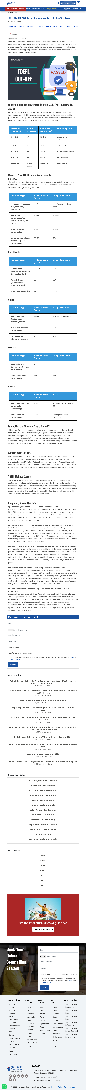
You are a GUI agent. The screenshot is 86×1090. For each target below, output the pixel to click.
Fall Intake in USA (43, 834)
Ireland (30, 1029)
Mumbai (56, 1014)
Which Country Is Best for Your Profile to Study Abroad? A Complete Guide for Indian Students (43, 682)
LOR (43, 885)
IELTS (43, 856)
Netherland (32, 1043)
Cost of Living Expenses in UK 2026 (43, 754)
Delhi (42, 1010)
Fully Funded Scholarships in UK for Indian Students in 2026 (43, 737)
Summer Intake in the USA (43, 805)
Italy (29, 1036)
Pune (42, 1017)
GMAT (43, 870)
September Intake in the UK (43, 829)
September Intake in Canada (43, 824)
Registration (32, 26)
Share (19, 21)
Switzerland (32, 1039)
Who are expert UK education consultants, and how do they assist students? (43, 718)
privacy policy (15, 659)
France (30, 1033)
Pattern (67, 26)
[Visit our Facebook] (14, 1076)
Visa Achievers (15, 1044)
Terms (72, 657)
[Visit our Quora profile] (14, 1079)
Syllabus (75, 26)
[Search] (58, 3)
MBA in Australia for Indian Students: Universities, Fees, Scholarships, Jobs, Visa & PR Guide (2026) (43, 728)
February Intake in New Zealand (43, 790)
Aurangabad (45, 1030)
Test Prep (13, 1054)
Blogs (11, 1051)
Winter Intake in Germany (43, 785)
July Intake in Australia (43, 815)
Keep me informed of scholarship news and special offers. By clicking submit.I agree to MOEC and (44, 658)
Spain (29, 1046)
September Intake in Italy (43, 820)
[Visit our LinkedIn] (22, 1076)
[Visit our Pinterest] (10, 1079)
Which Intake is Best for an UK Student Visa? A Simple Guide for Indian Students (43, 745)
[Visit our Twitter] (26, 1076)
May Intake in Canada (43, 800)
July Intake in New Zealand (43, 810)
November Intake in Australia (43, 839)
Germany (31, 1026)
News (11, 1016)
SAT (43, 880)
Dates (40, 26)
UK (28, 1010)
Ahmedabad (58, 1023)
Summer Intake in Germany (43, 795)
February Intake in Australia (43, 781)
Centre (48, 26)
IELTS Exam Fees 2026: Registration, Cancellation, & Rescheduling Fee (43, 761)
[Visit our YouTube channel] (18, 1076)
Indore (42, 1033)
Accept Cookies (64, 1087)
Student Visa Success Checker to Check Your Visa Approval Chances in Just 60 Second (43, 691)
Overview (13, 26)
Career (11, 1035)
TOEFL (43, 861)
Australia (31, 1017)
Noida (42, 1014)
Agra (42, 1027)
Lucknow (43, 1020)
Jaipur (42, 1007)
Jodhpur (56, 1047)
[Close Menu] (78, 3)
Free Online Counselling (43, 929)
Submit (13, 664)
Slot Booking (57, 26)
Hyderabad (44, 1023)
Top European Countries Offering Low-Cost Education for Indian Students (43, 709)
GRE (43, 865)
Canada (30, 1014)
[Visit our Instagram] (10, 1076)
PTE (43, 875)
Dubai (55, 1043)
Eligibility (22, 26)
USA (29, 1007)
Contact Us (13, 1047)
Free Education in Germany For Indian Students (43, 700)
